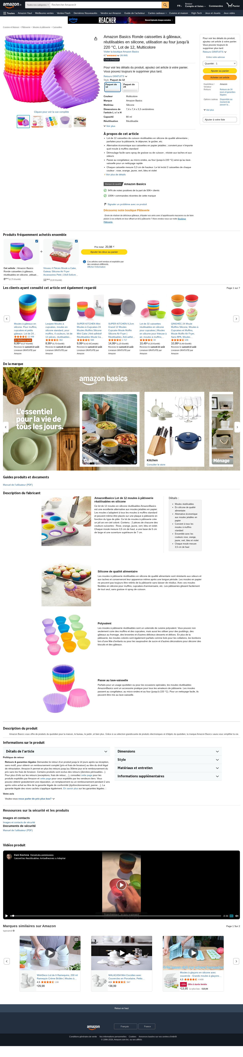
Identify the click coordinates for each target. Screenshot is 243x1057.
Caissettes (57, 27)
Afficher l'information (96, 267)
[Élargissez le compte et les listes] (205, 6)
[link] (61, 251)
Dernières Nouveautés (85, 13)
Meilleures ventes (44, 13)
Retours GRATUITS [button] (213, 51)
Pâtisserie (25, 27)
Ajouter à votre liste (215, 119)
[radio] (23, 121)
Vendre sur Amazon (111, 13)
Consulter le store (156, 464)
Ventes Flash (63, 13)
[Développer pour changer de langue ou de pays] (181, 6)
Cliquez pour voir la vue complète (51, 111)
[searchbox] (106, 5)
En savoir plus (70, 788)
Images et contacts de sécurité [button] (19, 822)
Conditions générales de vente (83, 1036)
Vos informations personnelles (112, 1036)
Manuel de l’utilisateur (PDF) (18, 484)
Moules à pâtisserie (41, 27)
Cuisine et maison (178, 13)
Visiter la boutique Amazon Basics (121, 51)
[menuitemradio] (231, 916)
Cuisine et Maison (11, 27)
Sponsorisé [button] (7, 931)
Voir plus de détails (116, 174)
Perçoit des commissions (42, 855)
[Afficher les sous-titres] (76, 940)
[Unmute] (237, 916)
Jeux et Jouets (212, 13)
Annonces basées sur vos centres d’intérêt (158, 1036)
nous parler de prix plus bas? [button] (35, 798)
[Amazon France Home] (93, 1027)
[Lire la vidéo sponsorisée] (50, 953)
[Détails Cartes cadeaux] (166, 13)
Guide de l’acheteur (134, 13)
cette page (86, 775)
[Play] (5, 915)
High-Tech (196, 13)
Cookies (132, 1036)
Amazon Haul (25, 13)
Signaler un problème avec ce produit (127, 204)
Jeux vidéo (229, 13)
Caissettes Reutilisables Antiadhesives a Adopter (40, 858)
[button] (9, 13)
